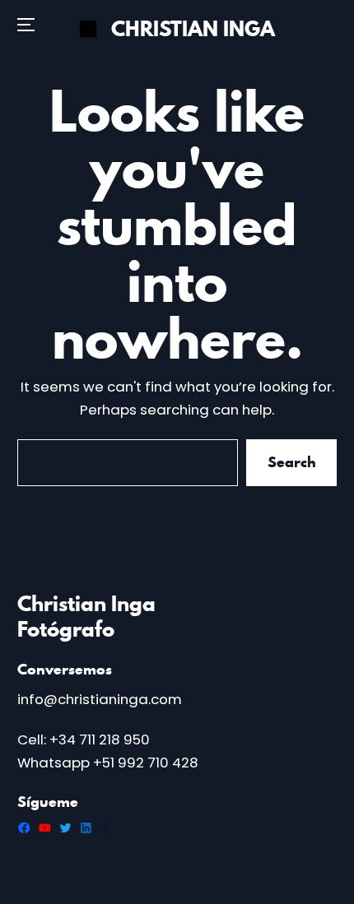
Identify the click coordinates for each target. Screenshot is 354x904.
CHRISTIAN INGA (193, 29)
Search (291, 462)
